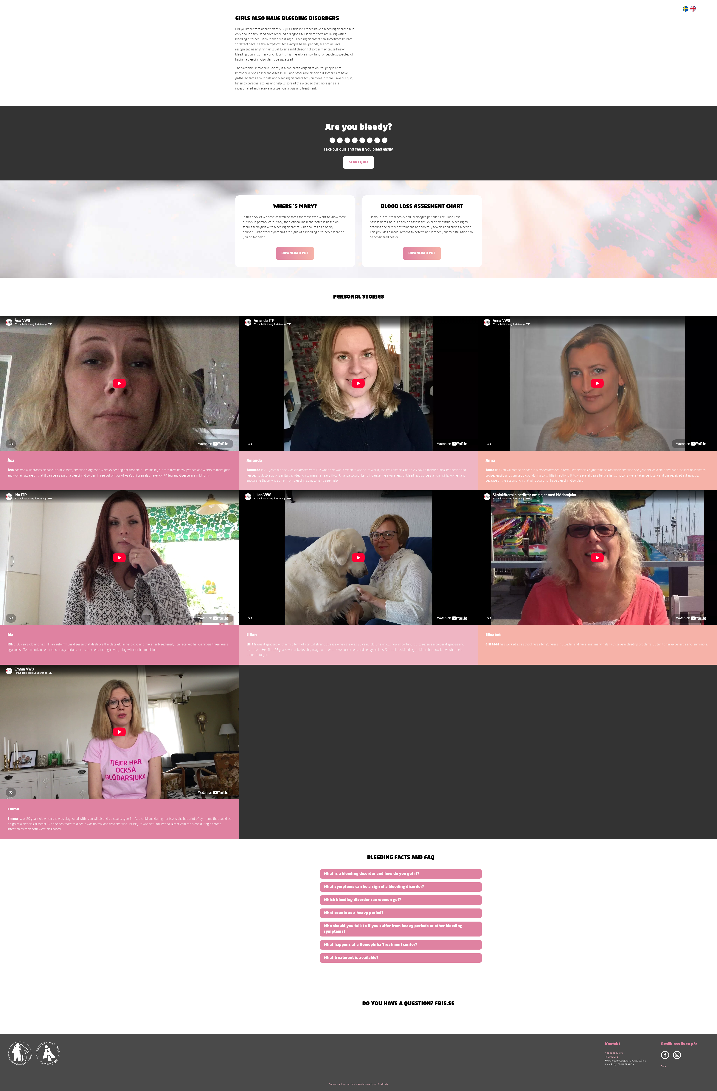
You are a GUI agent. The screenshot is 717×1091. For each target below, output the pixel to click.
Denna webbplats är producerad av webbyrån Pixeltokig (358, 1084)
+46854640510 (614, 1052)
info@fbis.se (611, 1056)
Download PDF (295, 253)
